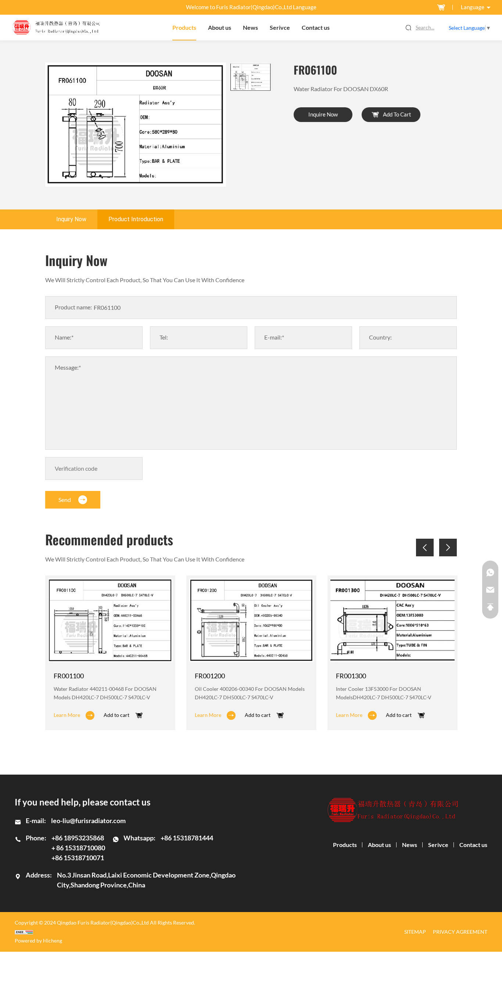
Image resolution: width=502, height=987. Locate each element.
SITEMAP (415, 932)
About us (219, 27)
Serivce (280, 27)
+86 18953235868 (77, 837)
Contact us (316, 27)
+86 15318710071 (77, 857)
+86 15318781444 (187, 837)
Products (184, 27)
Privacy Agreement (460, 932)
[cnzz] (105, 932)
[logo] (56, 27)
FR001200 (210, 675)
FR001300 (351, 675)
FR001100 (69, 675)
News (250, 27)
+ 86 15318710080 (78, 847)
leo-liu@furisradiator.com (88, 820)
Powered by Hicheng (38, 941)
